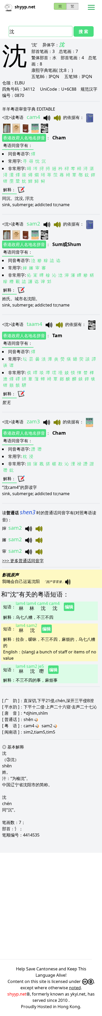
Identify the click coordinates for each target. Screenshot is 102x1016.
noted (75, 988)
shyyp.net (16, 994)
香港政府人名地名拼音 (24, 138)
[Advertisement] (51, 906)
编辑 (69, 607)
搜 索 (83, 31)
